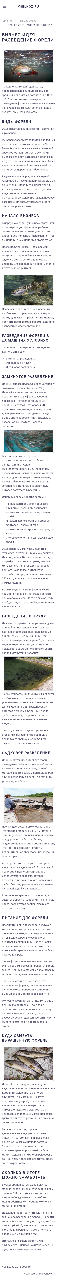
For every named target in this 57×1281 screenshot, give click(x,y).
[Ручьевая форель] (28, 290)
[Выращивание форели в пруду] (28, 673)
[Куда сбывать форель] (28, 1064)
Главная (7, 21)
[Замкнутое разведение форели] (28, 441)
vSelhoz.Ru (28, 6)
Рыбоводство (28, 21)
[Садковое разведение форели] (28, 805)
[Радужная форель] (28, 66)
